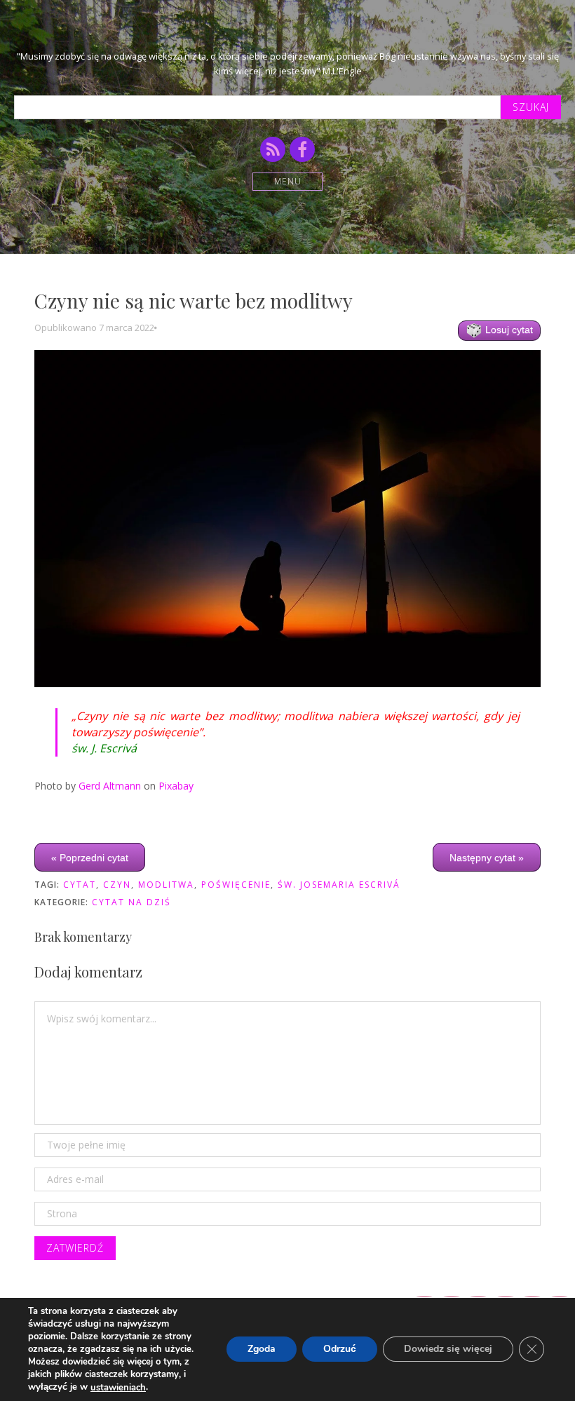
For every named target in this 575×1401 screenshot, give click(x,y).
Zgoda (262, 1349)
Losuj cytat (507, 329)
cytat (79, 885)
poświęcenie (236, 885)
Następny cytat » (486, 857)
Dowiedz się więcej (448, 1349)
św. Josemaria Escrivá (339, 885)
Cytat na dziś (131, 902)
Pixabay (176, 785)
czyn (117, 885)
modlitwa (166, 885)
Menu (288, 181)
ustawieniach (118, 1387)
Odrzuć (339, 1349)
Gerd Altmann (110, 785)
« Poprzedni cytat (89, 857)
